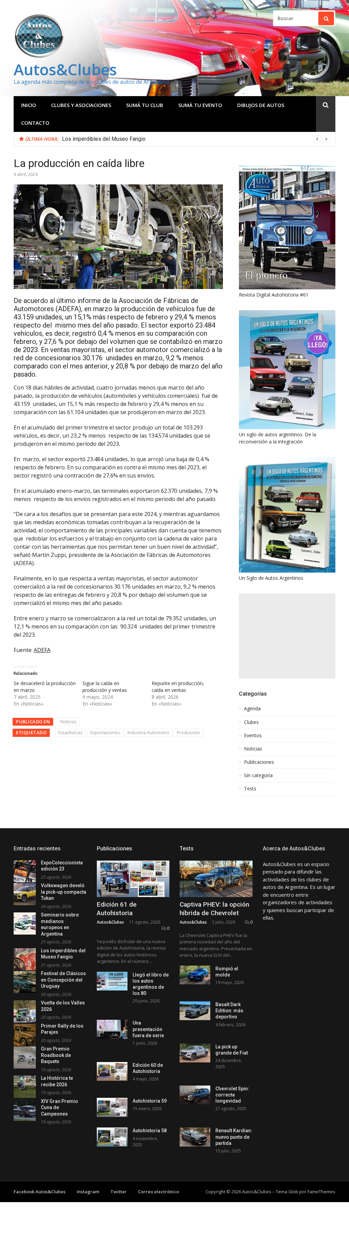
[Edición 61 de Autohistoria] (133, 879)
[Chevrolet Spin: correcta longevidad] (195, 1095)
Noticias (68, 721)
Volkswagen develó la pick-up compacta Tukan (63, 892)
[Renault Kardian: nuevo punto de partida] (195, 1136)
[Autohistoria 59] (112, 1107)
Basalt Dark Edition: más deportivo (229, 1010)
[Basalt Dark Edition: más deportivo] (195, 1010)
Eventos (253, 735)
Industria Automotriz (148, 732)
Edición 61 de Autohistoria (117, 908)
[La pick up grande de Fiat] (195, 1053)
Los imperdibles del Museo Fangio (104, 139)
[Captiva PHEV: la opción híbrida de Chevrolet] (216, 879)
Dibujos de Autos (260, 105)
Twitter (118, 1191)
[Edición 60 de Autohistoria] (112, 1071)
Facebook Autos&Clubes (39, 1191)
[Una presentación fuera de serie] (112, 1029)
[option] (196, 139)
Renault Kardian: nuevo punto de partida (233, 1137)
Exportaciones (105, 732)
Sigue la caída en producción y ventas (104, 686)
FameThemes (321, 1191)
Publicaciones (259, 762)
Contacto (35, 122)
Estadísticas (70, 732)
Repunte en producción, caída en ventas (178, 686)
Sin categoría (258, 775)
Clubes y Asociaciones (81, 105)
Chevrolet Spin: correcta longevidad (232, 1095)
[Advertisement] (287, 636)
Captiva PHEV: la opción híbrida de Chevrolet (214, 908)
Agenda (252, 709)
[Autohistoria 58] (112, 1136)
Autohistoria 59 (150, 1101)
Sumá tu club (144, 105)
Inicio (28, 105)
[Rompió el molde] (195, 975)
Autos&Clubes (65, 69)
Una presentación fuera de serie (148, 1029)
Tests (250, 789)
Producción (188, 732)
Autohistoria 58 (150, 1130)
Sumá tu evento (200, 105)
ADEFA (42, 650)
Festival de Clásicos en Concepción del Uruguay (63, 980)
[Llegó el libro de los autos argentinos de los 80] (112, 981)
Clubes (251, 722)
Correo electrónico (158, 1191)
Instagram (88, 1191)
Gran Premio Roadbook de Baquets (56, 1055)
